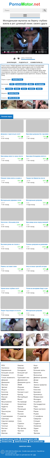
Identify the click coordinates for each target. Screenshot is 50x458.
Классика (37, 390)
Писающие (22, 409)
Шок (19, 433)
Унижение (37, 426)
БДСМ (36, 368)
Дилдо (36, 380)
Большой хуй (21, 84)
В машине (5, 375)
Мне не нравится (18, 58)
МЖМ (3, 399)
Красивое (37, 392)
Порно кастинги (39, 409)
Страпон (21, 423)
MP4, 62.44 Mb (13, 98)
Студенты (37, 423)
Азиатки (20, 365)
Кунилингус (38, 394)
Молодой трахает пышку (10, 439)
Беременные (6, 370)
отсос (24, 89)
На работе (38, 402)
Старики (4, 423)
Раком (36, 411)
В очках (20, 375)
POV (11, 84)
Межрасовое (38, 397)
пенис (17, 89)
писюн (39, 89)
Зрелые (4, 387)
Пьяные (20, 411)
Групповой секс (23, 377)
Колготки (4, 392)
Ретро (3, 414)
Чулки (36, 431)
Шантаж (4, 433)
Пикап (3, 409)
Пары (36, 406)
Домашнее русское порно (27, 382)
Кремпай (4, 394)
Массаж (4, 397)
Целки (3, 431)
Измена (36, 387)
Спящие (37, 421)
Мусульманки (6, 402)
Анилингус (5, 368)
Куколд (20, 394)
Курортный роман (21, 441)
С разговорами (7, 416)
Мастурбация (23, 397)
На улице (4, 404)
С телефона (38, 416)
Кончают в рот (23, 392)
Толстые (4, 426)
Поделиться (23, 62)
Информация (11, 62)
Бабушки (21, 368)
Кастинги (21, 390)
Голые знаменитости (9, 377)
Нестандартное (39, 404)
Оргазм (20, 406)
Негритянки (22, 404)
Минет (31, 84)
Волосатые (38, 375)
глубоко (9, 89)
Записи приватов (40, 385)
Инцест (4, 390)
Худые (36, 428)
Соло (20, 421)
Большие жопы (39, 370)
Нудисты (4, 406)
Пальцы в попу (7, 441)
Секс (19, 419)
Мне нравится (14, 58)
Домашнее (5, 382)
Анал (35, 365)
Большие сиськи (7, 373)
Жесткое (4, 385)
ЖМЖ (20, 385)
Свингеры (5, 419)
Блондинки (22, 370)
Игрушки (21, 387)
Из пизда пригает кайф (29, 439)
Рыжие (36, 414)
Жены (36, 382)
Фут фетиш (22, 428)
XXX (34, 454)
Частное (21, 431)
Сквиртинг (37, 419)
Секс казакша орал (36, 441)
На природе (40, 84)
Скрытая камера (7, 421)
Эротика (37, 433)
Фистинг (4, 428)
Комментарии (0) (36, 62)
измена (31, 89)
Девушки (4, 380)
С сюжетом (22, 416)
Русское (21, 414)
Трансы (20, 426)
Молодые (37, 399)
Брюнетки (37, 373)
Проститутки (6, 411)
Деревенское (22, 380)
